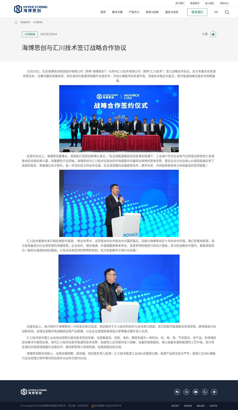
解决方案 (117, 12)
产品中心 (134, 12)
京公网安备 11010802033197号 (107, 405)
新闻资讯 (194, 3)
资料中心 (224, 3)
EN (216, 12)
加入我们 (209, 3)
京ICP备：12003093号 (78, 405)
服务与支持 (171, 12)
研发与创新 (152, 12)
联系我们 (175, 405)
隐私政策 (200, 405)
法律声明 (213, 405)
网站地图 (188, 405)
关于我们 (179, 3)
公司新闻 (37, 22)
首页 (103, 12)
